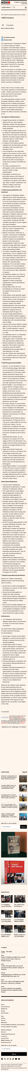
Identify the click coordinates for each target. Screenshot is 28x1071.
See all (24, 772)
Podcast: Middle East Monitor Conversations (13, 1024)
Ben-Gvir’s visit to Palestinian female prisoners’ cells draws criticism (12, 982)
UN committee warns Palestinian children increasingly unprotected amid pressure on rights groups (6, 905)
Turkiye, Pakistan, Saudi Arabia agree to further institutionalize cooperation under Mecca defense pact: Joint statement (9, 815)
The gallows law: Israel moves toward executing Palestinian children (19, 905)
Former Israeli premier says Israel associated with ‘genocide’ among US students (12, 967)
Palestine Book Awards (7, 1034)
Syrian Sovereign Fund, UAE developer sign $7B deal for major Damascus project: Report (9, 777)
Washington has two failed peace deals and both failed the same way (13, 975)
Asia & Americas (5, 1006)
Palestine (25, 14)
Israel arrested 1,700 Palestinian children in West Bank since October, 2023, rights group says (6, 920)
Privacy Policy (5, 1038)
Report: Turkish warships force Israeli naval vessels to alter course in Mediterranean (13, 959)
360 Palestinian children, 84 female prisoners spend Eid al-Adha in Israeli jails (6, 936)
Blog (2, 1016)
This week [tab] (9, 951)
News (2, 955)
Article (3, 972)
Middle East (17, 14)
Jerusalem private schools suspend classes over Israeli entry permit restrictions (9, 796)
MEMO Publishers (5, 1040)
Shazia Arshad (10, 37)
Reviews (3, 1020)
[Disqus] (14, 748)
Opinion (3, 1018)
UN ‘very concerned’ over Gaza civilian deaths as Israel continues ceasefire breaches (9, 806)
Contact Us (4, 1036)
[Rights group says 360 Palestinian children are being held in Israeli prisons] (19, 929)
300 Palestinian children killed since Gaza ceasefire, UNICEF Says (19, 920)
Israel (11, 14)
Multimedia (4, 1022)
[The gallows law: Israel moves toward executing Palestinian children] (19, 899)
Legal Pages (10, 1066)
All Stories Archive (6, 1042)
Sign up (23, 827)
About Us (3, 1032)
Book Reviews (4, 1013)
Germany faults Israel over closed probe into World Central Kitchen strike (8, 787)
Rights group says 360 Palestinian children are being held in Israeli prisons (19, 936)
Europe (3, 1011)
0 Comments (9, 25)
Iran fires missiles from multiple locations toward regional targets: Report (12, 990)
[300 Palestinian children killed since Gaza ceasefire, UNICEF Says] (19, 914)
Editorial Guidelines (6, 1030)
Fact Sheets (5, 14)
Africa (2, 1004)
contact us (22, 723)
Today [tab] (3, 951)
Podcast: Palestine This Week (9, 1026)
